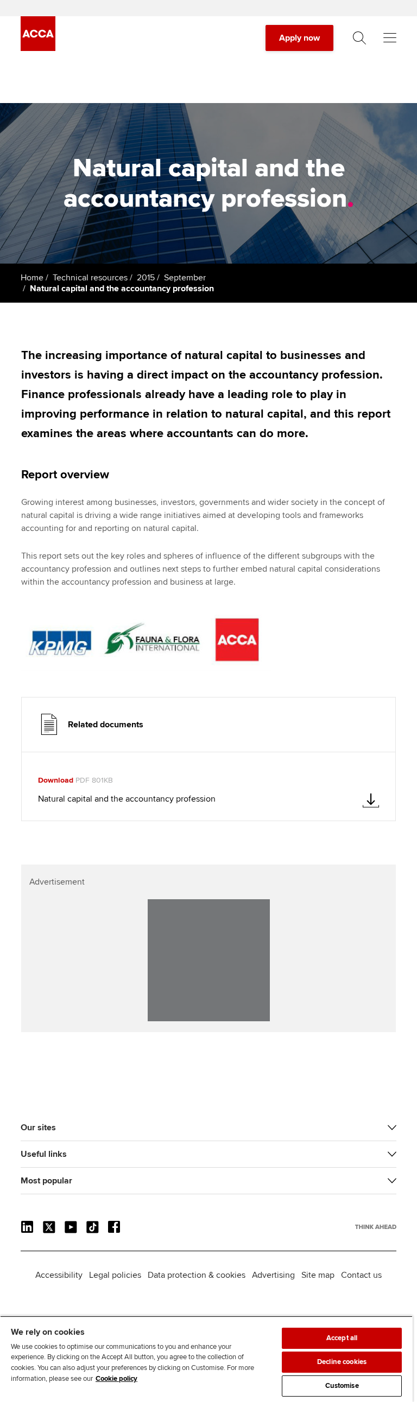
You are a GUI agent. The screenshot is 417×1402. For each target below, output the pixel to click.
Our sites (38, 1127)
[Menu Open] (390, 38)
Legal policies (115, 1275)
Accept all (341, 1338)
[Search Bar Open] (359, 38)
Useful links (44, 1154)
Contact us (361, 1275)
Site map (317, 1275)
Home (32, 277)
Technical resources (90, 277)
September (185, 277)
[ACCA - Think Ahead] (38, 48)
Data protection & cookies (196, 1275)
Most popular (46, 1180)
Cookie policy (116, 1378)
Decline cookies (342, 1362)
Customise (342, 1385)
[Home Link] (375, 1226)
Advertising (273, 1275)
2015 (146, 277)
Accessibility (59, 1275)
